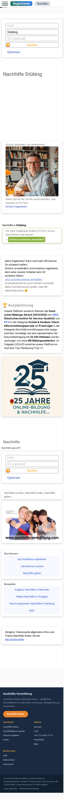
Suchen (42, 3)
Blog (36, 744)
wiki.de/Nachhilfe (14, 639)
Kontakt (37, 727)
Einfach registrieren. (17, 206)
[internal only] (1, 676)
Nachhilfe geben (32, 573)
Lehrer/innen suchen (32, 566)
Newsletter (39, 740)
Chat (36, 731)
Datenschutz (9, 760)
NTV (7, 322)
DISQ (55, 314)
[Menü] (5, 3)
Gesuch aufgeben (11, 735)
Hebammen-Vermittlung (29, 789)
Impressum (8, 764)
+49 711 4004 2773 (43, 735)
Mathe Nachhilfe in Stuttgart (32, 596)
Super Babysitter (10, 789)
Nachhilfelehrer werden (14, 731)
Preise (6, 740)
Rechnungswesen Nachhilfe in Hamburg (32, 603)
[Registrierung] (32, 195)
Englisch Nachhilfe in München (32, 589)
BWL (32, 610)
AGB (5, 756)
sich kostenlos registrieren (32, 559)
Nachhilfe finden (15, 714)
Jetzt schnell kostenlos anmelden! (23, 279)
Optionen (13, 52)
